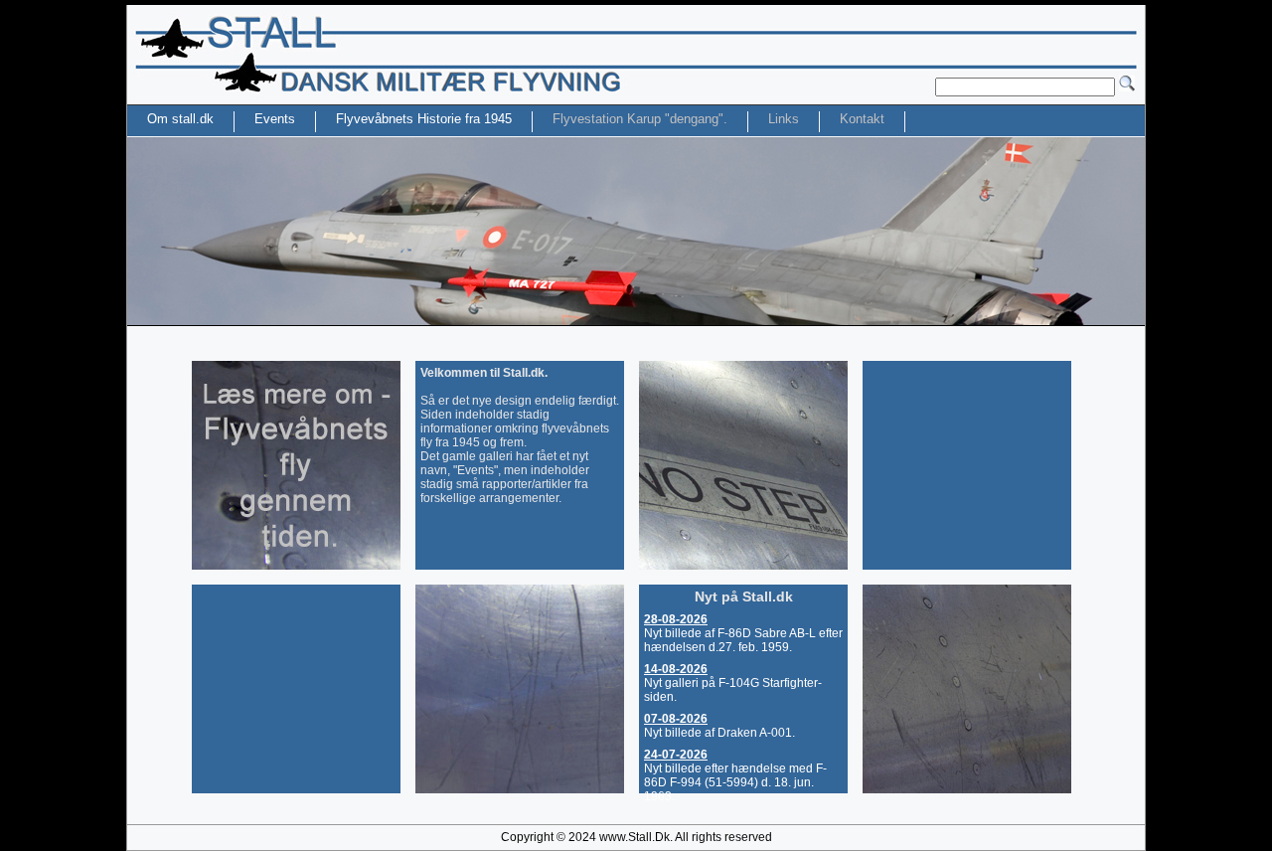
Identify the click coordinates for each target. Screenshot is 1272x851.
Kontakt (862, 118)
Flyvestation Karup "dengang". (640, 118)
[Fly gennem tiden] (296, 566)
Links (783, 118)
